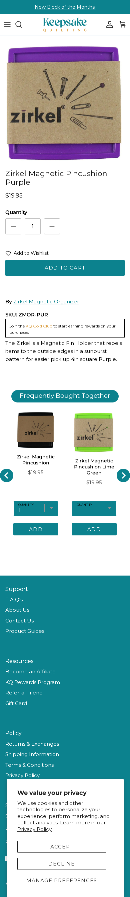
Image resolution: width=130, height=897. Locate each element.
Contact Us (19, 620)
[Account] (108, 24)
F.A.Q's (14, 599)
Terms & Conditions (29, 765)
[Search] (22, 24)
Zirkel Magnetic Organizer (46, 301)
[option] (65, 100)
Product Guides (24, 631)
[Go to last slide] (6, 475)
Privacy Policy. (34, 829)
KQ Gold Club (39, 325)
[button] (27, 254)
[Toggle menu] (7, 24)
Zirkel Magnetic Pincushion (36, 460)
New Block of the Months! (65, 7)
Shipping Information (32, 754)
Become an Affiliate (30, 671)
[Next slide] (123, 475)
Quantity (16, 212)
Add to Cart (65, 268)
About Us (17, 610)
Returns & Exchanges (32, 744)
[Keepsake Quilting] (65, 24)
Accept (61, 846)
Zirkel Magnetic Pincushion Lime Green (94, 467)
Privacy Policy (22, 775)
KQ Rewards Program (32, 682)
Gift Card (16, 703)
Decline (61, 864)
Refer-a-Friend (24, 692)
